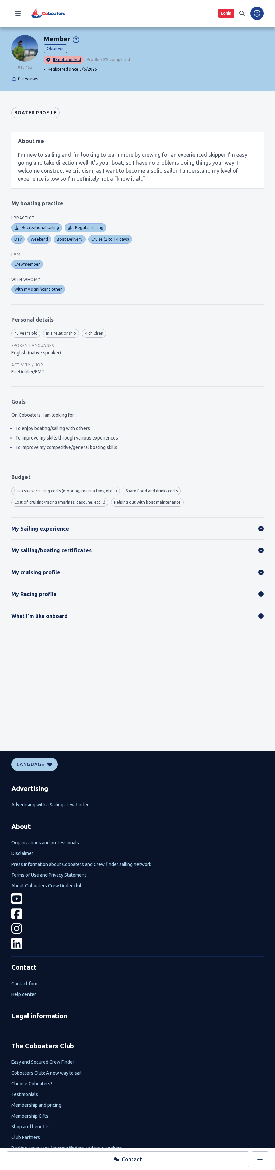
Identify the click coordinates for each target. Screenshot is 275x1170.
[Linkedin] (137, 943)
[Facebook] (137, 914)
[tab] (35, 112)
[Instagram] (137, 928)
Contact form (25, 983)
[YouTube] (137, 898)
